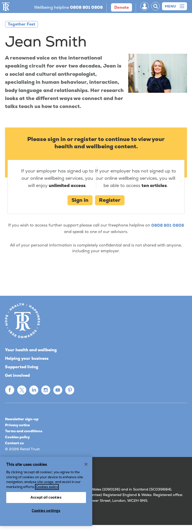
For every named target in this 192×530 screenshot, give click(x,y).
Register (109, 200)
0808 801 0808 (167, 225)
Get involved (17, 375)
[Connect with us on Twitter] (21, 390)
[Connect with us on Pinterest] (69, 390)
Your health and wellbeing (31, 349)
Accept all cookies (46, 497)
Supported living (21, 367)
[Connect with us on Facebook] (9, 390)
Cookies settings (46, 510)
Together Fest (21, 24)
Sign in (80, 200)
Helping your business (26, 358)
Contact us (14, 443)
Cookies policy (17, 437)
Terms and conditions (23, 431)
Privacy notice (17, 425)
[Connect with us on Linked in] (33, 390)
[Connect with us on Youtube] (57, 390)
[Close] (86, 464)
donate (121, 7)
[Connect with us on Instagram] (45, 390)
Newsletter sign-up (21, 419)
